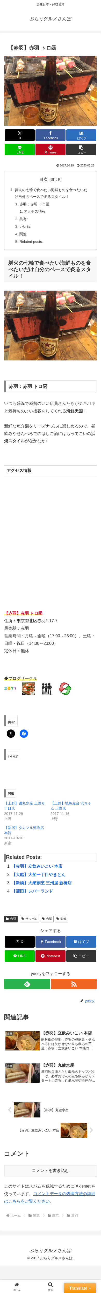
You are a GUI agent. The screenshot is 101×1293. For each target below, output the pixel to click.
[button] (81, 149)
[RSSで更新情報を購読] (74, 984)
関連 (23, 234)
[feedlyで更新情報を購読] (27, 984)
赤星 (49, 919)
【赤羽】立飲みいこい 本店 (37, 866)
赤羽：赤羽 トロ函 (34, 204)
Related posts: (31, 241)
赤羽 (13, 919)
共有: (23, 219)
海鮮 (63, 919)
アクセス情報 (35, 211)
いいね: (25, 226)
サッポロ (31, 919)
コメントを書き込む (50, 1170)
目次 (43, 179)
